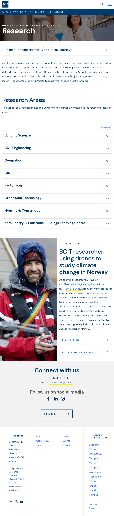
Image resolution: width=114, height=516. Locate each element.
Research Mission (33, 72)
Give (38, 445)
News (65, 436)
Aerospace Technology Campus (95, 477)
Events (66, 440)
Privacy (92, 508)
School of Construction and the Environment (39, 50)
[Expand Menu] (106, 50)
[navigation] (6, 4)
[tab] (57, 136)
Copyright (93, 504)
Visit (38, 436)
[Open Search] (101, 4)
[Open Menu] (110, 4)
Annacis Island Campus (93, 490)
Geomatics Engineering (77, 284)
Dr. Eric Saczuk (74, 288)
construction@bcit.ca (61, 382)
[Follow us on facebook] (48, 399)
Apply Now (42, 440)
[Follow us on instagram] (63, 399)
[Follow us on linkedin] (56, 399)
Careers (66, 445)
